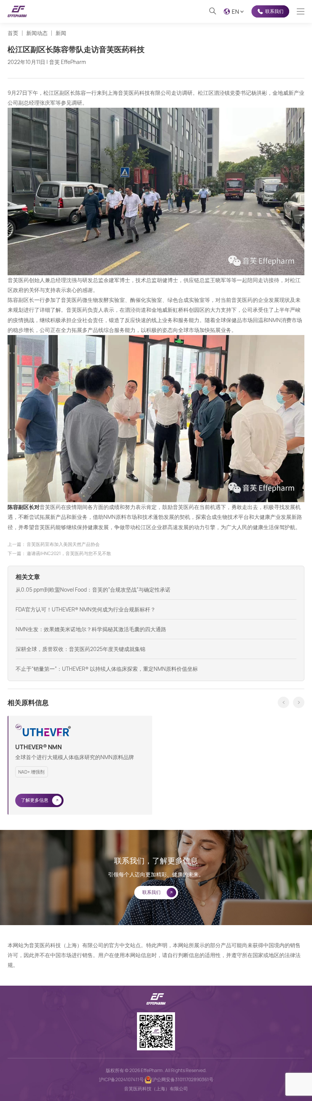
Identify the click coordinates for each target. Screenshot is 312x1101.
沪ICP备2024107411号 (121, 1079)
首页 (13, 33)
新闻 (61, 33)
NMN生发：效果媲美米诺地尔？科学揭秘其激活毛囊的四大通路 (91, 629)
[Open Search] (212, 11)
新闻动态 (37, 33)
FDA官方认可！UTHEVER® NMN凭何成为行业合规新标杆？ (86, 609)
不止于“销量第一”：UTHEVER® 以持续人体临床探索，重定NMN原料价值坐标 (107, 668)
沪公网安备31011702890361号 (182, 1079)
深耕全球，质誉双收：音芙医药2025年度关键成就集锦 (80, 649)
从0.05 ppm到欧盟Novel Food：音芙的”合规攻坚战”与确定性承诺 (93, 589)
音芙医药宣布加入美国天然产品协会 (63, 544)
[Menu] (300, 11)
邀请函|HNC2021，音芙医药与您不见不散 (69, 553)
